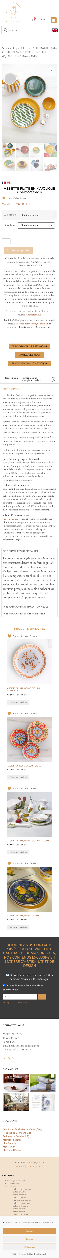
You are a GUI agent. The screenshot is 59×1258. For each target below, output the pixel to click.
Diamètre (10, 214)
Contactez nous (33, 314)
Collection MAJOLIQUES (21, 1194)
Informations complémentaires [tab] (31, 379)
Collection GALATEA (20, 1214)
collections (11, 1186)
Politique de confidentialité (36, 1254)
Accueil (5, 48)
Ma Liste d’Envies (12, 1150)
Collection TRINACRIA (20, 1206)
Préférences (29, 1246)
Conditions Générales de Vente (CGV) (22, 1129)
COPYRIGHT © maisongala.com (29, 1162)
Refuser (29, 1238)
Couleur (10, 225)
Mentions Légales (12, 1139)
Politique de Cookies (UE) (16, 1136)
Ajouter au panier (18, 250)
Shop (14, 48)
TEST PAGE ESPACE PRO (16, 1180)
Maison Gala (8, 518)
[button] (54, 20)
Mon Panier (9, 1146)
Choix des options (18, 702)
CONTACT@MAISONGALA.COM (29, 1166)
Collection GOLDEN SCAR (22, 1189)
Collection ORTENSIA (20, 1197)
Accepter (29, 1231)
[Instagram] (9, 1058)
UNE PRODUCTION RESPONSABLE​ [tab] (24, 613)
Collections (26, 48)
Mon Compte (9, 1143)
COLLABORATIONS (13, 1183)
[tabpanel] (29, 579)
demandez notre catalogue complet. (31, 323)
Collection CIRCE (19, 1211)
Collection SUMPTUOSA (22, 1203)
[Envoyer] (42, 997)
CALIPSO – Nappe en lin (22, 1200)
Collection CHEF (19, 1209)
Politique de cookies (19, 1254)
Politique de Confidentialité (17, 1132)
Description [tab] (11, 378)
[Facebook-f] (5, 1058)
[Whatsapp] (12, 1058)
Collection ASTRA (19, 1192)
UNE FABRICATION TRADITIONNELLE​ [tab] (25, 606)
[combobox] (25, 30)
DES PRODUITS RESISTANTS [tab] (20, 551)
